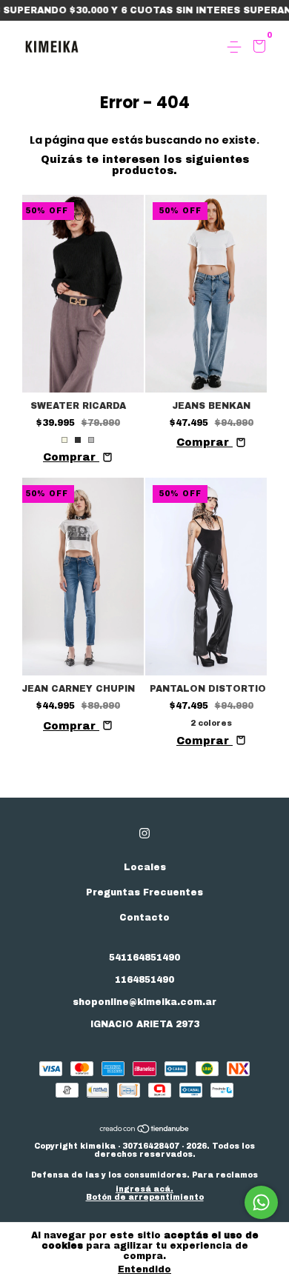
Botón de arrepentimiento (145, 1197)
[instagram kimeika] (144, 833)
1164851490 (144, 980)
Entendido (144, 1269)
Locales (145, 867)
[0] (257, 48)
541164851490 (144, 957)
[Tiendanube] (145, 1130)
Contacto (144, 917)
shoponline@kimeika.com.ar (144, 1002)
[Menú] (237, 47)
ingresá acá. (144, 1189)
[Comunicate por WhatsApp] (261, 1202)
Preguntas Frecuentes (144, 892)
